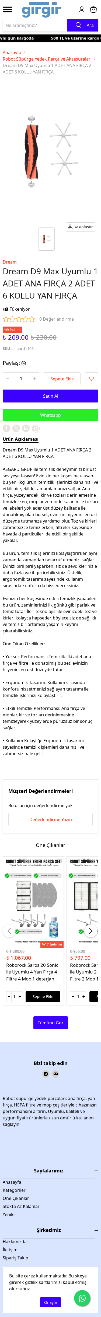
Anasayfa (12, 52)
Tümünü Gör (51, 1023)
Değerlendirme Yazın (50, 819)
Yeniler (9, 1214)
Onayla (50, 1302)
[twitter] (16, 428)
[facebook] (6, 428)
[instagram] (46, 1074)
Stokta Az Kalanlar (21, 1206)
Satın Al (50, 396)
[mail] (55, 1074)
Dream (10, 262)
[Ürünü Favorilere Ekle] (91, 378)
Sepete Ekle (62, 379)
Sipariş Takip (15, 1258)
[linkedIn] (26, 428)
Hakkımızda (15, 1242)
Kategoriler (14, 1190)
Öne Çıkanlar (16, 1198)
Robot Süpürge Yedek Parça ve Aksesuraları (47, 59)
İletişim (10, 1250)
